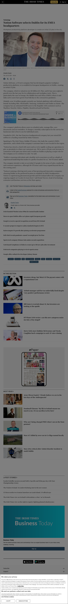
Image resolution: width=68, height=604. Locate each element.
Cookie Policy (20, 586)
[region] (34, 589)
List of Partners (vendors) (7, 596)
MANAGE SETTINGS (23, 601)
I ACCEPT (8, 601)
